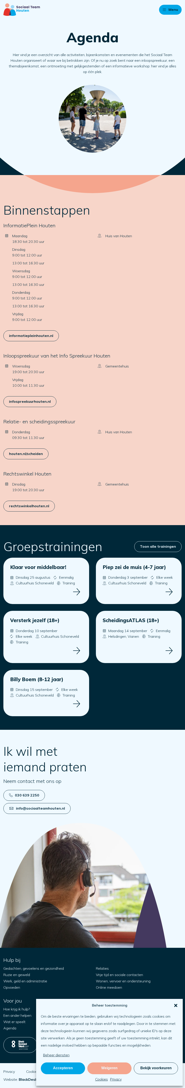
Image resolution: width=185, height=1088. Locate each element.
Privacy (116, 1079)
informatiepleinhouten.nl (31, 335)
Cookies (101, 1079)
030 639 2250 (27, 795)
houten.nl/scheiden (26, 453)
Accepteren (63, 1068)
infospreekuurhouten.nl (30, 401)
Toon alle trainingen (158, 546)
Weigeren (109, 1068)
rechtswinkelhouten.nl (29, 506)
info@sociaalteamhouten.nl (40, 808)
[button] (175, 1005)
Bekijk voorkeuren (156, 1068)
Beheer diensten (56, 1055)
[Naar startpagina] (21, 9)
